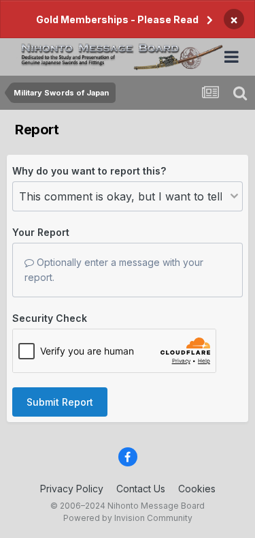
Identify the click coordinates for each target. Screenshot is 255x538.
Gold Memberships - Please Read (117, 19)
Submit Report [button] (60, 402)
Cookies (197, 488)
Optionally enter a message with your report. (113, 269)
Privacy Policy (71, 488)
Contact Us (140, 488)
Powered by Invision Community (127, 518)
